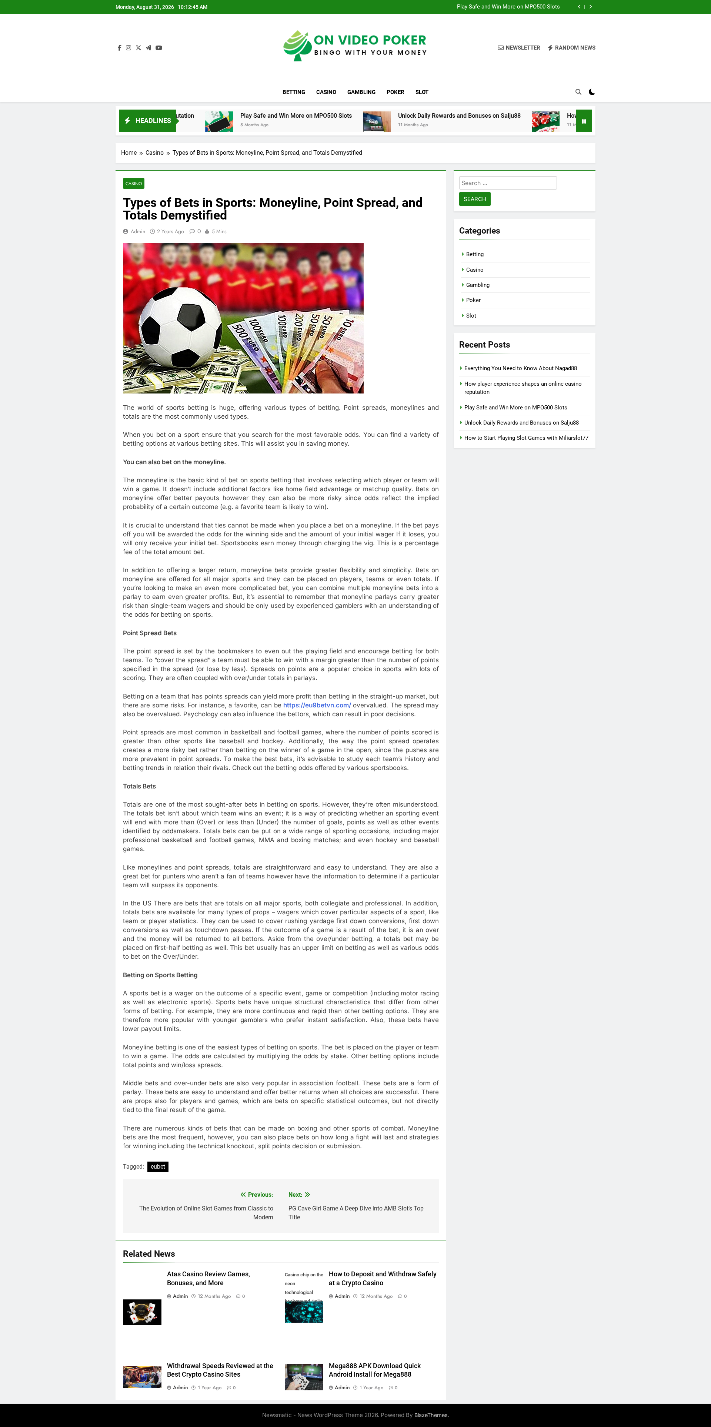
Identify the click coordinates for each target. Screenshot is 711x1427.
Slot (421, 92)
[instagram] (128, 48)
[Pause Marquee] (584, 121)
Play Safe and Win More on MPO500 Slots (508, 7)
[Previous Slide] (579, 7)
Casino (326, 92)
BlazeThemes (431, 1415)
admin (138, 231)
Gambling (361, 92)
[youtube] (158, 48)
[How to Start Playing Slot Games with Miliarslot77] (492, 125)
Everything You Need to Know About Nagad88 (520, 368)
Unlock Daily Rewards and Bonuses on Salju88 (406, 115)
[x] (138, 48)
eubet (158, 1166)
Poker (395, 92)
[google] (148, 48)
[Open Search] (578, 92)
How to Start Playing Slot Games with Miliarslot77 (526, 438)
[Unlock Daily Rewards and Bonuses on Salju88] (323, 125)
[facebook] (120, 48)
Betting (294, 92)
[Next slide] (590, 7)
